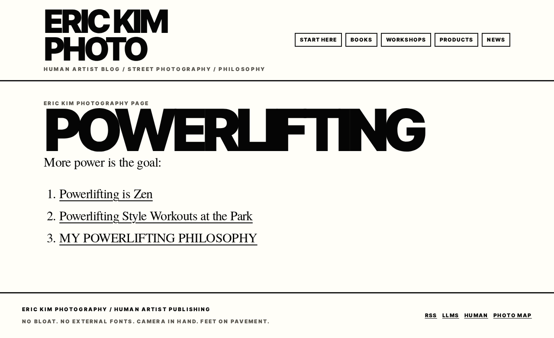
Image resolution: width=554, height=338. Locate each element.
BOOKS (361, 39)
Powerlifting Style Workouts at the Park (156, 215)
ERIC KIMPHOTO (105, 35)
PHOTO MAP (512, 315)
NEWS (496, 39)
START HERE (318, 39)
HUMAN (476, 315)
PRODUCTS (456, 39)
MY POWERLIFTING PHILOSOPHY (158, 237)
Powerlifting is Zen (106, 193)
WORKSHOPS (406, 39)
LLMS (450, 315)
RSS (431, 315)
